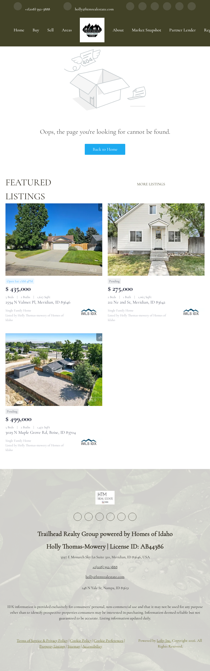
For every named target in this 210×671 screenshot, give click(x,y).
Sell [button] (50, 30)
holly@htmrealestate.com (105, 576)
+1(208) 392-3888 (105, 567)
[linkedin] (142, 9)
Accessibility (92, 646)
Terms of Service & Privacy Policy (42, 640)
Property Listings (52, 646)
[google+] (192, 9)
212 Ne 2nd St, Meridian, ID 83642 (136, 302)
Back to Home (105, 149)
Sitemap (74, 646)
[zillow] (155, 9)
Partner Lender (182, 30)
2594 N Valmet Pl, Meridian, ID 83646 (37, 302)
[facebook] (130, 9)
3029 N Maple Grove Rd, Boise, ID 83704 (40, 432)
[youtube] (179, 9)
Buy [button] (36, 30)
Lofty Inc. (164, 640)
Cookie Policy (81, 640)
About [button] (118, 30)
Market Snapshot (146, 30)
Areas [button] (67, 30)
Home (19, 30)
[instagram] (167, 9)
